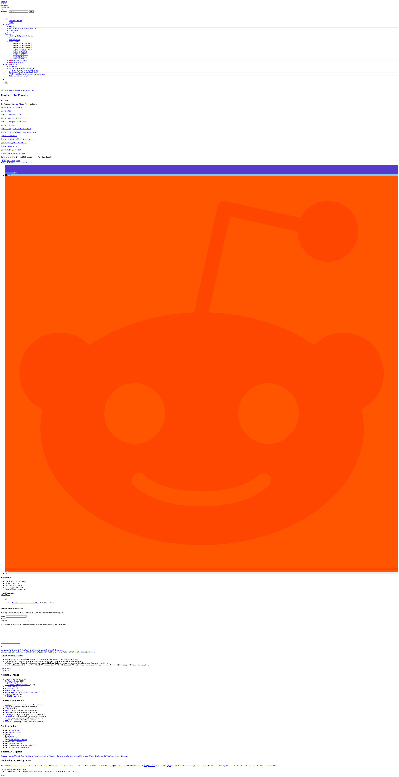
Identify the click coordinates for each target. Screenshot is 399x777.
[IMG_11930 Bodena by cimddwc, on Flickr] (8, 132)
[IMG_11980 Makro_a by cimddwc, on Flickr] (9, 146)
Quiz (169, 765)
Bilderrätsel (31, 766)
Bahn (20, 766)
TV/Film (107, 756)
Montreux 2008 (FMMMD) (22, 47)
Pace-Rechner (13, 66)
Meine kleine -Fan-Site (18, 76)
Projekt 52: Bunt (14, 730)
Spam (200, 766)
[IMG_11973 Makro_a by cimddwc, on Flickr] (19, 143)
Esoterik (52, 766)
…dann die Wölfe (11, 687)
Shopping (191, 766)
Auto (18, 765)
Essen (57, 765)
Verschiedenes (114, 756)
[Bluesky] (6, 83)
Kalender (70, 756)
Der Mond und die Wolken (18, 740)
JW (10, 734)
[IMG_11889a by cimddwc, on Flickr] (6, 129)
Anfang (5, 650)
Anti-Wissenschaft (6, 766)
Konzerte (104, 766)
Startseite (25, 771)
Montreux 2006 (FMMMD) (22, 45)
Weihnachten (242, 765)
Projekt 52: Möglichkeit (12, 683)
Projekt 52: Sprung (11, 696)
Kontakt (3, 3)
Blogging (4, 756)
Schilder (176, 765)
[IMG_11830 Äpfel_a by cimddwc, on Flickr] (8, 122)
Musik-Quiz (118, 766)
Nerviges (124, 765)
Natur (4, 159)
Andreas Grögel (15, 771)
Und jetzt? (4, 670)
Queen (164, 766)
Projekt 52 (149, 765)
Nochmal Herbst (10, 589)
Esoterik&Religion (27, 756)
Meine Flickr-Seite (17, 62)
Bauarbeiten (25, 766)
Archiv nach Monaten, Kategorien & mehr (23, 28)
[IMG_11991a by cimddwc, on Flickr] (17, 150)
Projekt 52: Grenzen (11, 694)
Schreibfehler (185, 765)
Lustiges (12, 38)
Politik (96, 756)
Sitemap (11, 32)
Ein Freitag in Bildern (12, 681)
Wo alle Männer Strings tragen (19, 747)
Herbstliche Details (14, 95)
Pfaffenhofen (131, 766)
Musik (87, 756)
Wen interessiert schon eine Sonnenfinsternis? (23, 692)
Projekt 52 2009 (22, 53)
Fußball (77, 766)
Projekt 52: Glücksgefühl (13, 679)
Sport (204, 765)
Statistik (11, 23)
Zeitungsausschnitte (265, 765)
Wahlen (234, 765)
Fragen (36, 756)
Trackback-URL (24, 162)
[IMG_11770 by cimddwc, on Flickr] (6, 114)
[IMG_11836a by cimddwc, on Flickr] (6, 111)
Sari (6, 707)
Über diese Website (15, 21)
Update (7, 583)
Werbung (248, 766)
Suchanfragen (222, 766)
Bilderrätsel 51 (7, 668)
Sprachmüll (208, 766)
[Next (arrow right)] (4, 775)
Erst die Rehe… (10, 688)
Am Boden (8, 585)
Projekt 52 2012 (22, 58)
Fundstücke (52, 756)
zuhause (273, 766)
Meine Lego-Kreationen (19, 60)
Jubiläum (99, 765)
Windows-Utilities (27, 74)
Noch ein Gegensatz (15, 743)
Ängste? (11, 736)
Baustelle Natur (14, 738)
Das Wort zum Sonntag (16, 741)
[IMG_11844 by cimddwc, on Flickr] (21, 122)
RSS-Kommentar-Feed (8, 162)
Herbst (18, 161)
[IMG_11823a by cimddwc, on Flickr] (6, 150)
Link (58, 650)
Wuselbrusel (257, 766)
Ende (12, 650)
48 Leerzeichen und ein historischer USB (22, 745)
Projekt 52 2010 (22, 55)
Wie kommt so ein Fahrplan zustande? (17, 685)
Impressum (4, 5)
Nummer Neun (10, 716)
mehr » (94, 652)
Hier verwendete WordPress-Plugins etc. (22, 68)
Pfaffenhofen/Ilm (14, 40)
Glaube (88, 765)
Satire (172, 765)
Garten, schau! (10, 587)
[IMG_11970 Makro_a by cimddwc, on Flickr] (9, 139)
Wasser (238, 765)
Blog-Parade (38, 766)
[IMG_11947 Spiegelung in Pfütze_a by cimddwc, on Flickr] (13, 153)
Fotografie (72, 765)
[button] (11, 173)
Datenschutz (5, 7)
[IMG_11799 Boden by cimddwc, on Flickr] (8, 118)
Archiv (7, 24)
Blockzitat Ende (51, 650)
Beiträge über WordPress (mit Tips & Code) (23, 72)
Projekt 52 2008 (22, 51)
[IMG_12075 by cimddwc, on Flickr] (6, 143)
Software (196, 765)
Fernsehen (61, 766)
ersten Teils (18, 104)
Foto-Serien (11, 161)
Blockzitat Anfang (39, 650)
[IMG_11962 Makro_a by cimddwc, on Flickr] (9, 136)
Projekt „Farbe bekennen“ (23, 49)
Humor (59, 756)
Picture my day (140, 765)
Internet (64, 756)
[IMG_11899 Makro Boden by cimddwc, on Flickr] (21, 129)
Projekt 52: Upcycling (12, 690)
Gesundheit (82, 766)
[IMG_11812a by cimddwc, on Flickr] (21, 118)
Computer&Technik (13, 756)
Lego (113, 765)
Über (6, 19)
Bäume (4, 161)
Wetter (252, 765)
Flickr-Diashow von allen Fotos (12, 107)
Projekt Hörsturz (158, 765)
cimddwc (4, 2)
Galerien (8, 34)
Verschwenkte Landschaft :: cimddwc (25, 603)
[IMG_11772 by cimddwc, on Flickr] (16, 114)
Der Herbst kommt (15, 732)
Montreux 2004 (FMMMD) (22, 43)
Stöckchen (214, 765)
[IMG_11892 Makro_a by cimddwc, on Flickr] (9, 125)
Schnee (180, 766)
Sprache (100, 756)
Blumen (43, 765)
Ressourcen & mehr (11, 64)
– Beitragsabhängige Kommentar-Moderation (24, 70)
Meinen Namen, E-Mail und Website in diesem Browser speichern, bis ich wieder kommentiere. (35, 625)
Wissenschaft (124, 756)
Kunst (109, 765)
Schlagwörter (13, 30)
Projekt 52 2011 (22, 57)
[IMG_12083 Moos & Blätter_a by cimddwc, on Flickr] (28, 132)
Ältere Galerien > (15, 42)
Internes (93, 766)
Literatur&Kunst (79, 756)
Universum (230, 766)
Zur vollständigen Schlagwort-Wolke (14, 769)
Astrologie (14, 765)
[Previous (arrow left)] (1, 775)
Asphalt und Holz (11, 581)
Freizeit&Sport (43, 756)
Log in (73, 771)
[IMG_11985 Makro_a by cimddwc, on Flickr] (25, 139)
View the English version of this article (21, 90)
